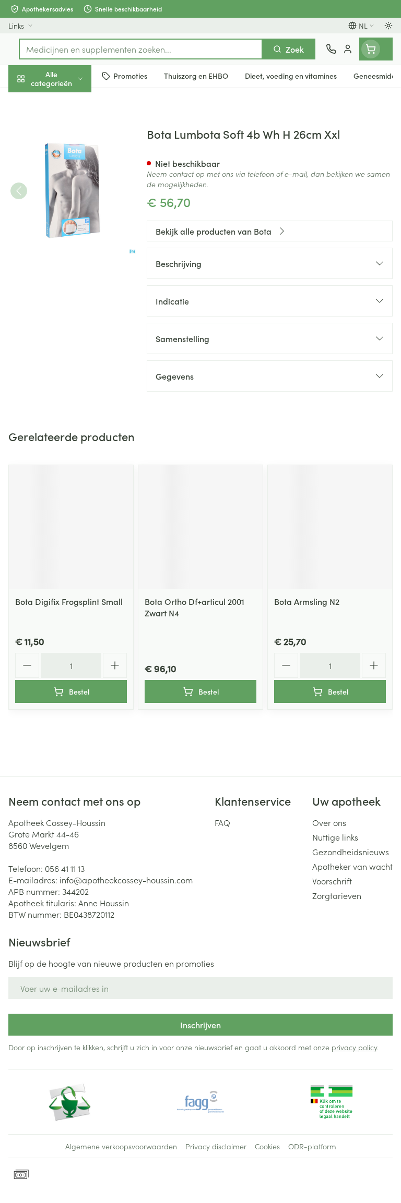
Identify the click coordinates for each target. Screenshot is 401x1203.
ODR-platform (312, 1146)
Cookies (267, 1146)
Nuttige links (335, 837)
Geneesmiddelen (66, 325)
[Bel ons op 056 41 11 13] (331, 49)
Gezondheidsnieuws (350, 851)
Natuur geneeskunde (66, 249)
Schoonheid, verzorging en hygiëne (66, 129)
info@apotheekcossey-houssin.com (126, 879)
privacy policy (354, 1047)
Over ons (329, 822)
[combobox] (141, 49)
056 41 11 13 (65, 868)
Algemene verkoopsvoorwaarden (121, 1146)
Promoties (27, 100)
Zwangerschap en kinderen (66, 195)
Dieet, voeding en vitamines (66, 162)
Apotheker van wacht (352, 866)
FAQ (222, 822)
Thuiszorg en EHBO (66, 275)
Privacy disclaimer (215, 1146)
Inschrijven (200, 1024)
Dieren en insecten (66, 300)
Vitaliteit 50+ (66, 224)
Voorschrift (332, 880)
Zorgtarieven (336, 895)
